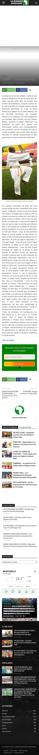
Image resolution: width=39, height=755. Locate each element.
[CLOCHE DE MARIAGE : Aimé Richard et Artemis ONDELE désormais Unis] (7, 670)
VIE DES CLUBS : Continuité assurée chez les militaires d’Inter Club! (23, 435)
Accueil (3, 48)
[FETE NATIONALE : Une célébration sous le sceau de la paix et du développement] (7, 653)
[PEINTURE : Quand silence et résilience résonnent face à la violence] (7, 444)
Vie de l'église (7, 603)
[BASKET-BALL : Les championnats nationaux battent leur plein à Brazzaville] (7, 475)
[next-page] (6, 492)
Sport (8, 48)
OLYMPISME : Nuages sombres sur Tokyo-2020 (28, 393)
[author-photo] (19, 415)
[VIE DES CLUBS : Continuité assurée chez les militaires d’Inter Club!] (7, 434)
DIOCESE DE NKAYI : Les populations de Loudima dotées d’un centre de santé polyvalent (19, 611)
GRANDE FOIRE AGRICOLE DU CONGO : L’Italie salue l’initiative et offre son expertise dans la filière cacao (20, 545)
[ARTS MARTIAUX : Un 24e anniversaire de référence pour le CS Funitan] (7, 484)
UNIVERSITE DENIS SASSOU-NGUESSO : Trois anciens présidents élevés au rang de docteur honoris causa (17, 536)
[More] (30, 90)
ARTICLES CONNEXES (10, 427)
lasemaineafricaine (9, 86)
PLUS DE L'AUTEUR (25, 427)
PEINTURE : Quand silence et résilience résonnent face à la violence (24, 444)
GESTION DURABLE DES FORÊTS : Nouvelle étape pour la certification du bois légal (18, 510)
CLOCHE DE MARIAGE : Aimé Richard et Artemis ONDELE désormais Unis (23, 669)
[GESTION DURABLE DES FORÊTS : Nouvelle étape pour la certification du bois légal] (7, 633)
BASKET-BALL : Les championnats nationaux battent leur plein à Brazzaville (24, 475)
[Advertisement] (19, 26)
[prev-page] (3, 492)
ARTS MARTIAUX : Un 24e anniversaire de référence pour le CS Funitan (25, 484)
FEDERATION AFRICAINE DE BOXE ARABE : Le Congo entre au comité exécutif (10, 395)
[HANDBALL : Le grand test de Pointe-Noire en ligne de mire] (7, 465)
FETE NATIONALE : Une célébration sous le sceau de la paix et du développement (19, 527)
